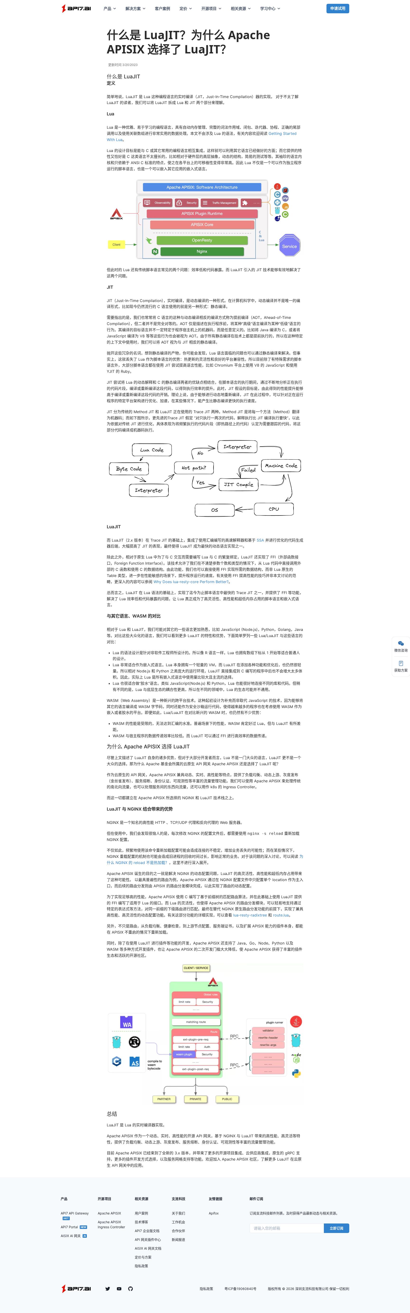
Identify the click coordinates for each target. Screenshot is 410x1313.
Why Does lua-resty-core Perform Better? (191, 581)
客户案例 (162, 8)
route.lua (281, 915)
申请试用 (337, 8)
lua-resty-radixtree (250, 915)
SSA (260, 540)
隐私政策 (206, 1289)
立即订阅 (336, 1228)
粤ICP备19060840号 (240, 1289)
